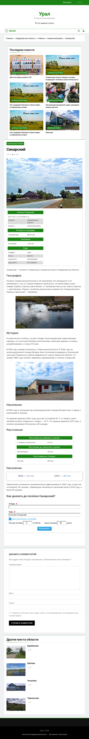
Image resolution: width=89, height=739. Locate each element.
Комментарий (15, 565)
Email (12, 603)
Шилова (31, 663)
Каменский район (15, 143)
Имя (11, 593)
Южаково (49, 132)
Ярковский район (54, 128)
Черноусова (33, 698)
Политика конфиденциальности (34, 734)
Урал (44, 14)
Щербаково (33, 646)
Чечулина (32, 681)
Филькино (67, 2)
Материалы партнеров (19, 73)
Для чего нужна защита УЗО (21, 77)
